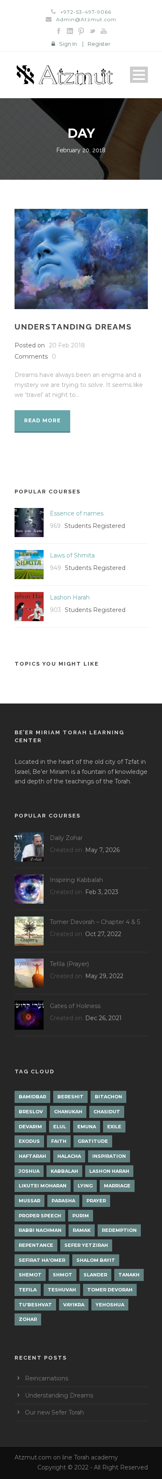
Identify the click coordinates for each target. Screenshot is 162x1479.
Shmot (62, 1275)
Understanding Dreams (73, 326)
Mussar (29, 1201)
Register (99, 43)
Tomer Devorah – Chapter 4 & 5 (95, 922)
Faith (58, 1141)
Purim (80, 1216)
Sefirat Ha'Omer (42, 1260)
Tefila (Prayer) (69, 964)
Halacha (69, 1156)
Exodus (29, 1141)
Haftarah (32, 1156)
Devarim (30, 1127)
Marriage (117, 1186)
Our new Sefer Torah (54, 1412)
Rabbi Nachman (40, 1230)
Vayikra (73, 1305)
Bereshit (70, 1097)
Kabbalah (64, 1171)
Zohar (28, 1319)
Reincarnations (46, 1378)
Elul (59, 1127)
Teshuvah (62, 1290)
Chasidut (106, 1112)
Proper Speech (40, 1216)
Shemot (30, 1275)
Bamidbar (32, 1097)
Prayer (96, 1201)
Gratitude (93, 1141)
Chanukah (68, 1112)
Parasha (63, 1201)
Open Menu (139, 75)
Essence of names (76, 513)
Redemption (119, 1230)
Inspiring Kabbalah (76, 880)
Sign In (68, 43)
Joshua (29, 1171)
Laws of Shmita (72, 555)
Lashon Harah (70, 597)
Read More (42, 420)
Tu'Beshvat (35, 1305)
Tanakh (129, 1275)
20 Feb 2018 (67, 345)
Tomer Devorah (110, 1290)
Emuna (86, 1127)
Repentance (36, 1245)
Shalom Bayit (95, 1260)
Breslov (31, 1112)
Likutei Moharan (42, 1186)
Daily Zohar (66, 838)
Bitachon (108, 1097)
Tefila (28, 1290)
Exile (114, 1127)
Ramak (82, 1230)
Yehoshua (110, 1305)
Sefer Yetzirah (86, 1245)
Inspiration (109, 1156)
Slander (95, 1275)
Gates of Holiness (75, 1006)
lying (85, 1186)
